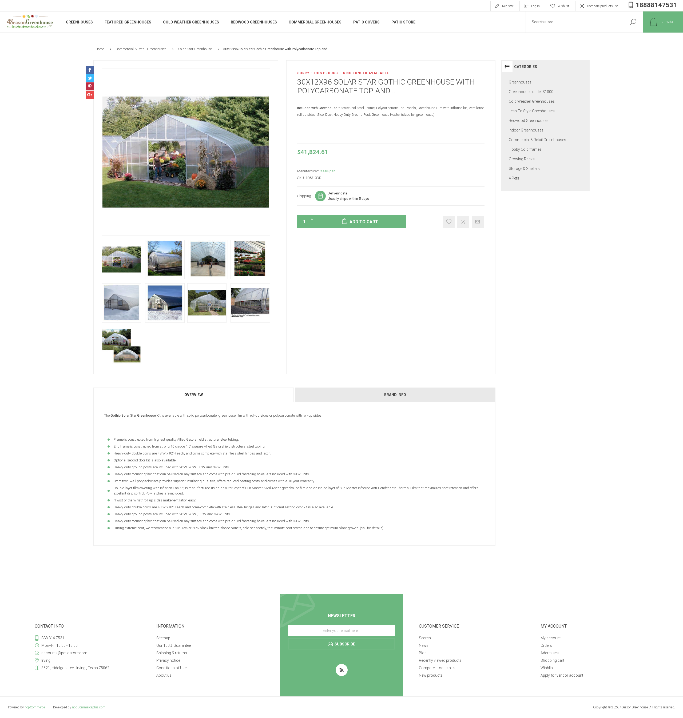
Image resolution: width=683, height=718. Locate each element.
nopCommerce (35, 707)
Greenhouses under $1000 (531, 92)
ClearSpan (327, 171)
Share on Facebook (90, 70)
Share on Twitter (90, 78)
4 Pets (514, 178)
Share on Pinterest (90, 86)
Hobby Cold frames (525, 149)
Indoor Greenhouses (526, 130)
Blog (423, 653)
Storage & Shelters (524, 168)
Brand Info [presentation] (395, 395)
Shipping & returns (171, 653)
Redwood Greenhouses (529, 120)
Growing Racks (522, 159)
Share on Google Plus (90, 95)
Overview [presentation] (193, 395)
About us (164, 675)
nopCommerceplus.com (88, 707)
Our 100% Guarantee (173, 645)
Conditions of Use (171, 668)
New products (431, 675)
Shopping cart (552, 660)
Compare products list (602, 6)
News (423, 645)
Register (507, 6)
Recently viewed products (440, 660)
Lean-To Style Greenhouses (532, 111)
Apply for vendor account (562, 675)
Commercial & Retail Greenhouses (537, 140)
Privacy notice (168, 660)
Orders (546, 645)
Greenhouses (520, 82)
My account (551, 638)
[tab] (193, 395)
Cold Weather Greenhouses (532, 101)
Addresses (550, 653)
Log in (535, 6)
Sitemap (163, 638)
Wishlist (547, 668)
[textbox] (574, 22)
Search (425, 638)
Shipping (304, 196)
